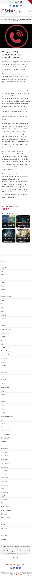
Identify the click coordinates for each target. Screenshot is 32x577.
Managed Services (5, 438)
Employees (4, 372)
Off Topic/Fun (4, 466)
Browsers (3, 322)
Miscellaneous (4, 452)
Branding (3, 318)
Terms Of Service (16, 565)
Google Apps (4, 398)
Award (2, 300)
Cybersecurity (4, 358)
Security (3, 495)
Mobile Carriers (5, 456)
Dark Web (3, 362)
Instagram (3, 405)
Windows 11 (4, 535)
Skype (2, 503)
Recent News (4, 492)
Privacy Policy (21, 564)
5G (2, 271)
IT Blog (3, 412)
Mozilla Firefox (5, 459)
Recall (2, 488)
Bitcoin (3, 307)
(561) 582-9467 (16, 2)
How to (3, 401)
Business (3, 325)
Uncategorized (4, 528)
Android (3, 289)
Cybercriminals (5, 354)
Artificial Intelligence (6, 296)
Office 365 (4, 470)
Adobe (2, 275)
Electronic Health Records (7, 369)
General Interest (5, 387)
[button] (29, 12)
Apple (2, 293)
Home (7, 564)
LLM (2, 427)
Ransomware (4, 485)
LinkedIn (3, 423)
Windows (3, 532)
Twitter (3, 524)
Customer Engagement (7, 351)
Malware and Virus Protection (8, 434)
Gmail (2, 390)
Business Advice (5, 333)
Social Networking (6, 510)
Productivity (4, 481)
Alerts (2, 282)
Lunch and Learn (5, 430)
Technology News (5, 517)
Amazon (3, 286)
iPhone (3, 409)
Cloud (2, 343)
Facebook (3, 380)
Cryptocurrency (5, 347)
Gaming (3, 383)
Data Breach (4, 365)
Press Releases (4, 477)
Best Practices (4, 304)
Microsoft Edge (5, 448)
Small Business (5, 506)
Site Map (13, 564)
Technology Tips (5, 521)
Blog (2, 311)
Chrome (3, 336)
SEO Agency (19, 574)
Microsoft (3, 445)
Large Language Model (7, 416)
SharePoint (4, 499)
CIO (2, 340)
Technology (4, 514)
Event (2, 376)
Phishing (3, 474)
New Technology (5, 463)
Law (2, 419)
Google (3, 394)
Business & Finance (6, 329)
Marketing (3, 441)
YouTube (3, 539)
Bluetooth (3, 314)
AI (1, 278)
